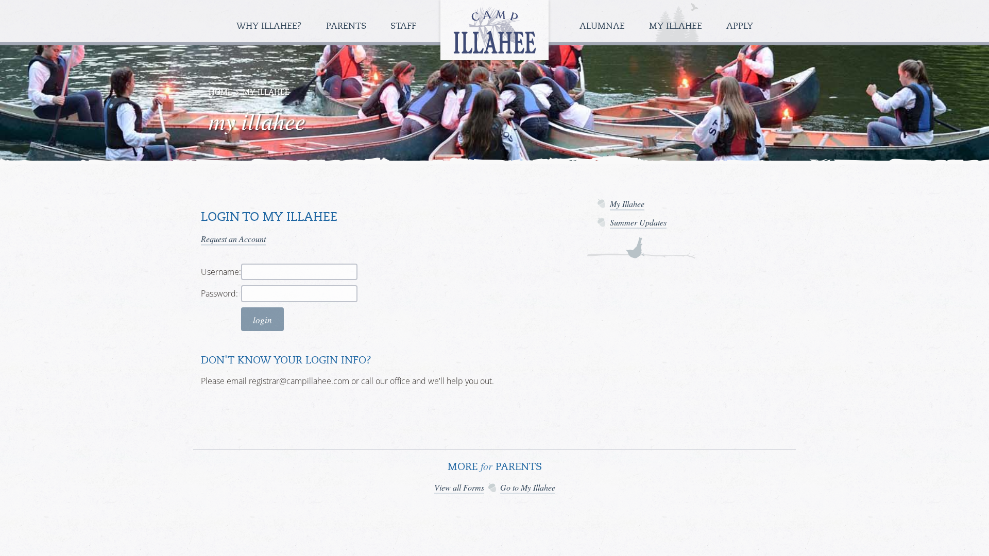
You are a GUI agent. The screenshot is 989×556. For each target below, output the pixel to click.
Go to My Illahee (527, 487)
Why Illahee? (270, 26)
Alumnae (603, 26)
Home (220, 93)
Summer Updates (638, 222)
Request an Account (233, 238)
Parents (347, 26)
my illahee (266, 93)
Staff (404, 26)
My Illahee (677, 26)
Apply (739, 26)
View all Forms (459, 487)
